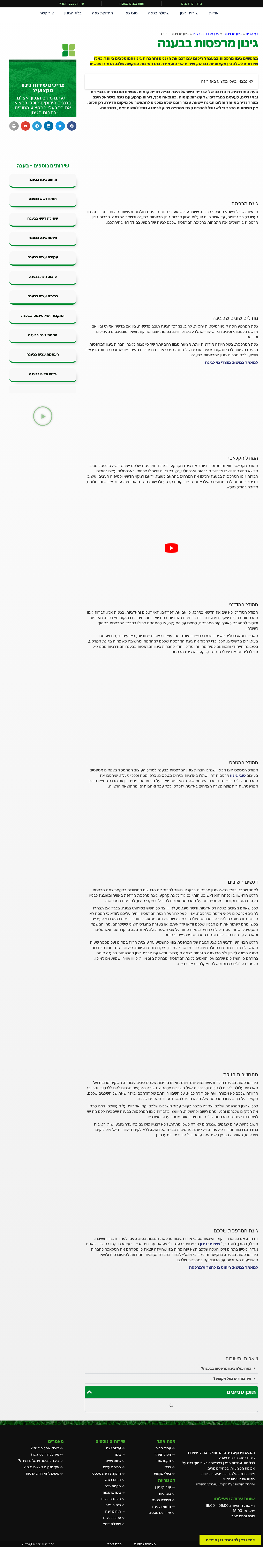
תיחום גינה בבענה (43, 179)
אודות (213, 13)
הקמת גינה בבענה (42, 335)
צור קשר (47, 13)
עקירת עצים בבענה (43, 257)
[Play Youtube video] (171, 548)
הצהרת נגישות (145, 1544)
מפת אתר (114, 1544)
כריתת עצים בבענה (43, 296)
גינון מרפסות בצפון (206, 34)
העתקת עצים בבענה (43, 354)
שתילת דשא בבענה (42, 218)
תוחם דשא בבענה (43, 199)
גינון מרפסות (232, 34)
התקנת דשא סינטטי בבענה (43, 315)
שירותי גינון (189, 13)
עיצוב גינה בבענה (43, 276)
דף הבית (252, 34)
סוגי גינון (130, 13)
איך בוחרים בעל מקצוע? (232, 1378)
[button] (171, 1368)
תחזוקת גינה (102, 13)
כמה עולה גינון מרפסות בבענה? (226, 1368)
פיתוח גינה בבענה (43, 237)
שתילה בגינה (159, 13)
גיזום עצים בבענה (43, 374)
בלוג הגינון (73, 13)
